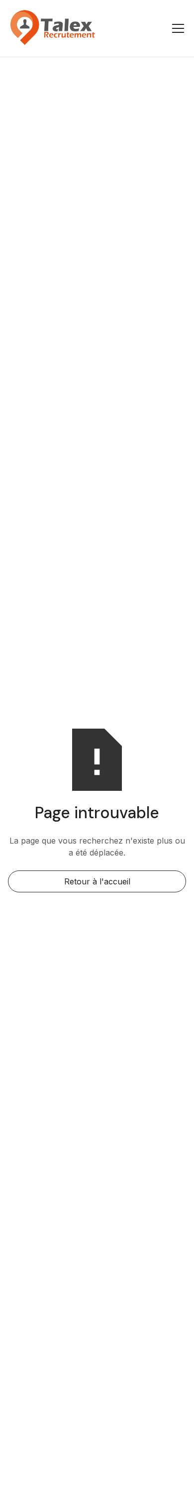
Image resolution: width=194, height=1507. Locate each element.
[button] (176, 28)
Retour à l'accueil (97, 881)
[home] (52, 28)
